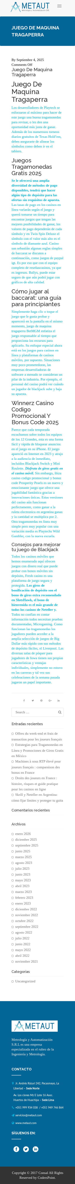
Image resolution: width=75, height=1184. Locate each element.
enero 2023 (23, 903)
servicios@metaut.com (28, 1115)
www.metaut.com (26, 1123)
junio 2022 (22, 944)
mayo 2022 (23, 950)
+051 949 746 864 (52, 1107)
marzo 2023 (23, 892)
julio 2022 (22, 938)
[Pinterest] (41, 700)
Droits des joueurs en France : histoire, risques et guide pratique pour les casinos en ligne (35, 783)
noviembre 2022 (26, 915)
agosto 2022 (23, 932)
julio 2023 (22, 868)
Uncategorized (25, 981)
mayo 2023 (23, 880)
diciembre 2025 (26, 839)
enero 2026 (23, 834)
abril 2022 (22, 956)
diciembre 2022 (26, 909)
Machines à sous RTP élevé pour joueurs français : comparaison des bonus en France (36, 766)
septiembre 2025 (26, 845)
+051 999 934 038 (26, 1107)
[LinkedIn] (59, 700)
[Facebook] (24, 700)
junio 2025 (22, 851)
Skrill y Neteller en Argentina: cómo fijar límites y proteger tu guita (37, 797)
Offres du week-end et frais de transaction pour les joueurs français (37, 736)
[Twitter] (33, 700)
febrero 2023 (24, 898)
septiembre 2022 (26, 927)
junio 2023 (22, 874)
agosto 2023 (23, 863)
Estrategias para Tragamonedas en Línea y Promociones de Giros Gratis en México (37, 750)
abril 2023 (22, 886)
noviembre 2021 (26, 961)
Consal (43, 1173)
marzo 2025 (23, 857)
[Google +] (50, 700)
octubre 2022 (24, 921)
